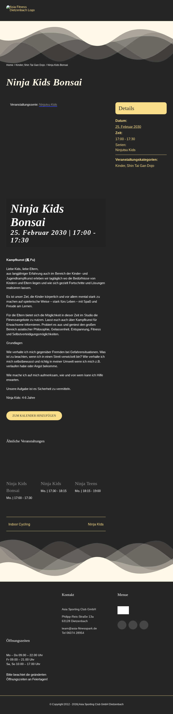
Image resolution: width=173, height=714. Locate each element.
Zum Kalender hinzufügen (34, 415)
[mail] (143, 625)
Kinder (120, 166)
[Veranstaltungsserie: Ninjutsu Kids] (34, 498)
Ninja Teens (86, 483)
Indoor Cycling (19, 524)
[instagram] (132, 625)
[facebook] (122, 625)
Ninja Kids (51, 483)
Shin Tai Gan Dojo (140, 166)
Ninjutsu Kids (125, 150)
